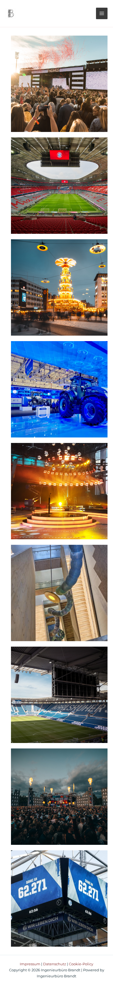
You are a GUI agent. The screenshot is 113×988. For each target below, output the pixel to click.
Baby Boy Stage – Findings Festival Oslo (59, 84)
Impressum (30, 964)
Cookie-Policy (81, 964)
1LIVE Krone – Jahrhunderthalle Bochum (59, 491)
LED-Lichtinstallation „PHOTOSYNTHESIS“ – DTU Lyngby (59, 592)
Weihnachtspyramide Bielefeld (59, 287)
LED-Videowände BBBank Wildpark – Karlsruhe (59, 695)
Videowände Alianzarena (59, 185)
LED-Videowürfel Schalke (59, 898)
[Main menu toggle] (102, 13)
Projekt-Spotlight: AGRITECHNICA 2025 (59, 389)
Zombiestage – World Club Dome (59, 796)
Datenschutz (54, 964)
